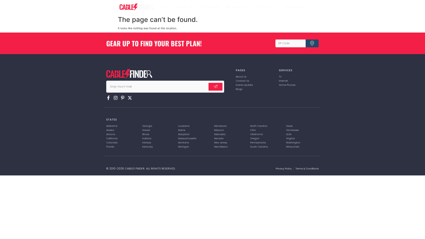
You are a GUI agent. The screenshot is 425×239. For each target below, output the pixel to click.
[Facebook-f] (108, 98)
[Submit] (312, 43)
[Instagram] (115, 98)
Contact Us (261, 7)
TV (163, 7)
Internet (182, 7)
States (111, 119)
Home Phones (209, 7)
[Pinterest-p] (123, 98)
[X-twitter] (130, 98)
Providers (234, 7)
